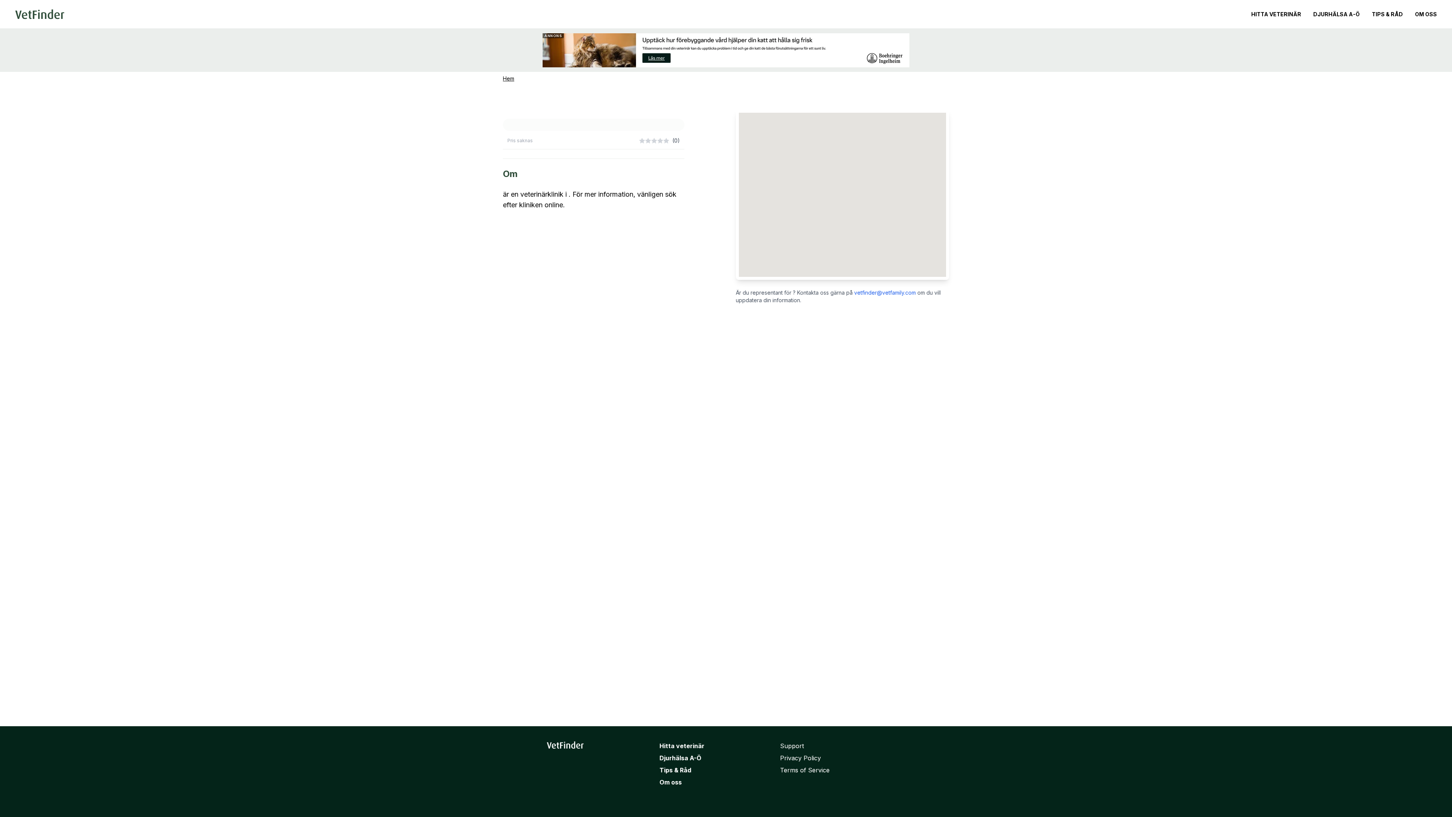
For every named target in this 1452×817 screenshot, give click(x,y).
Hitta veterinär (1276, 14)
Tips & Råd (1387, 14)
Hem (508, 78)
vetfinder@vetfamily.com (885, 292)
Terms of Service (805, 770)
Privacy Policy (800, 758)
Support (792, 746)
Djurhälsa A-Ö (1336, 14)
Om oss (1426, 14)
